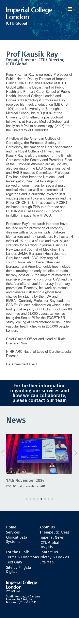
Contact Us (49, 552)
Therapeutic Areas (55, 532)
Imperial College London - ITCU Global (29, 16)
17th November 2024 (25, 480)
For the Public (18, 552)
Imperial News (52, 537)
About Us (47, 527)
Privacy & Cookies (54, 557)
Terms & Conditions (22, 557)
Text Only (14, 562)
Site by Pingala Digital (18, 569)
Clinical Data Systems (16, 539)
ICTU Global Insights (49, 544)
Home (11, 527)
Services (13, 532)
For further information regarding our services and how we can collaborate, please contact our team (39, 393)
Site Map (47, 562)
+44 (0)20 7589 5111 (23, 602)
